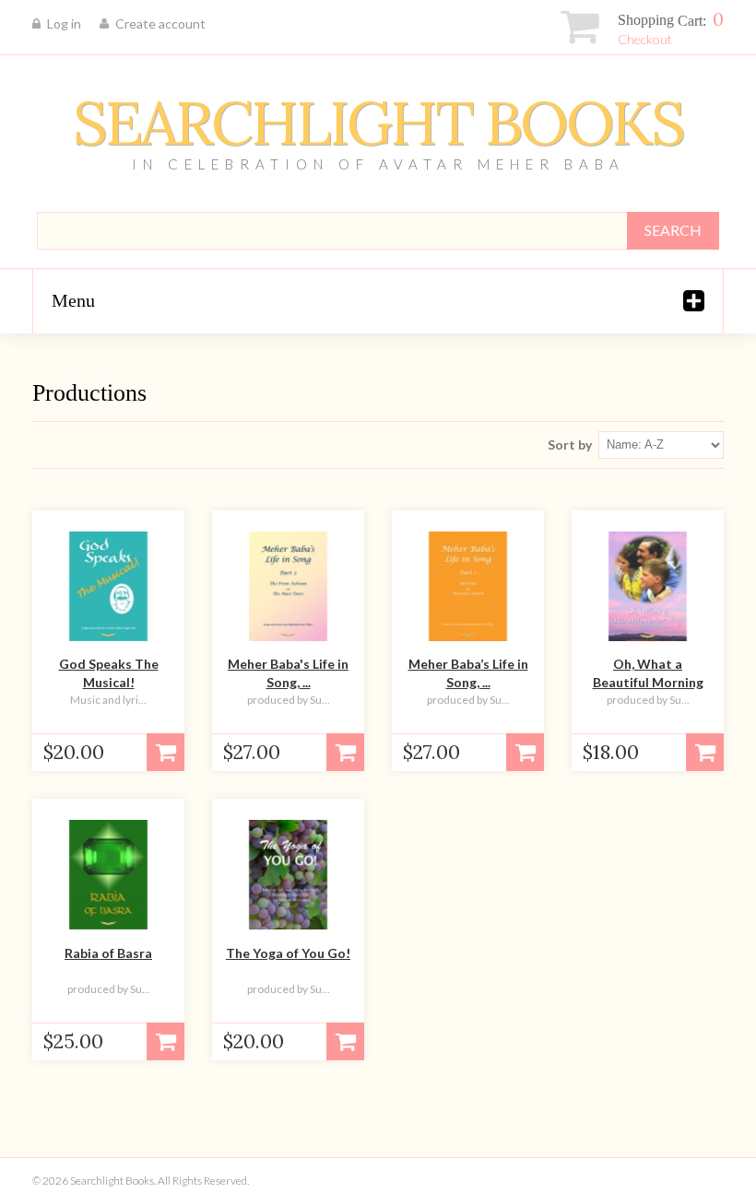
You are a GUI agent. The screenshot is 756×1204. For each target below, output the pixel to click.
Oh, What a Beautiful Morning (648, 673)
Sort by (570, 444)
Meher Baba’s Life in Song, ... (468, 673)
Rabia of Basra (108, 953)
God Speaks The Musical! (109, 673)
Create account (160, 23)
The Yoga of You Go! (288, 953)
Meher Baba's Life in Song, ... (288, 673)
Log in (64, 23)
